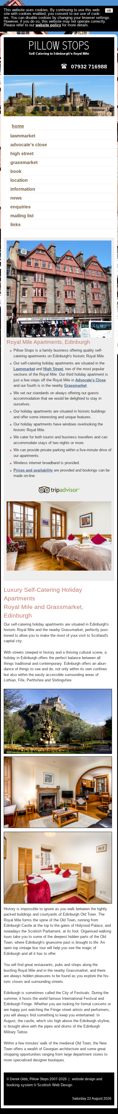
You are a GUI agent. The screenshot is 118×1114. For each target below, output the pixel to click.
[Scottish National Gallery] (59, 109)
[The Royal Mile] (74, 109)
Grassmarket (75, 385)
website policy (48, 25)
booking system (20, 1085)
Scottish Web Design (54, 1085)
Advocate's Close (90, 380)
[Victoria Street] (51, 109)
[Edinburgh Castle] (44, 109)
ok (109, 10)
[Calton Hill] (36, 109)
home (18, 126)
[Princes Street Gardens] (66, 109)
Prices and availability (33, 470)
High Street (53, 369)
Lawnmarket (24, 369)
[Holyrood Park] (81, 109)
